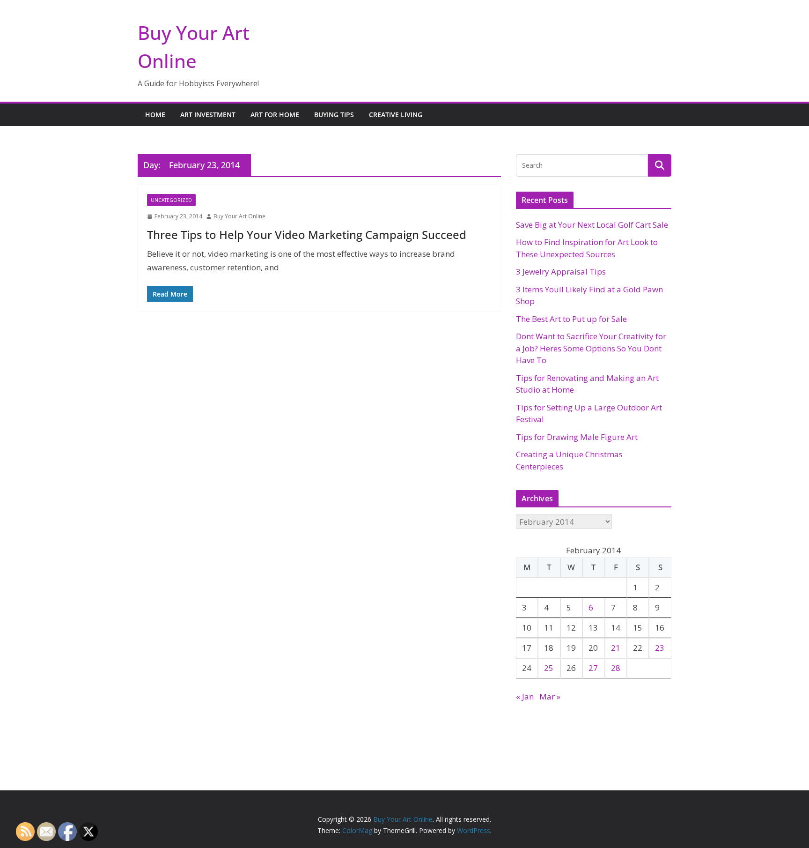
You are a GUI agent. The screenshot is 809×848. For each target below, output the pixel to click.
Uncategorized (171, 200)
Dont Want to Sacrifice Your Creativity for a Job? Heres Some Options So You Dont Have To (591, 348)
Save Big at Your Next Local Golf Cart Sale (592, 224)
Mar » (549, 696)
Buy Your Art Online (239, 216)
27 (593, 667)
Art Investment (207, 114)
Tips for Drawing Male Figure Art (577, 436)
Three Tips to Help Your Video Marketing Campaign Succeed (306, 234)
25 (548, 667)
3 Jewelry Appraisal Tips (561, 271)
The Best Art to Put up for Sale (571, 318)
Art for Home (274, 114)
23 (659, 647)
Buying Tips (334, 114)
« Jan (525, 696)
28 (615, 667)
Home (155, 114)
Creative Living (395, 114)
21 (615, 647)
